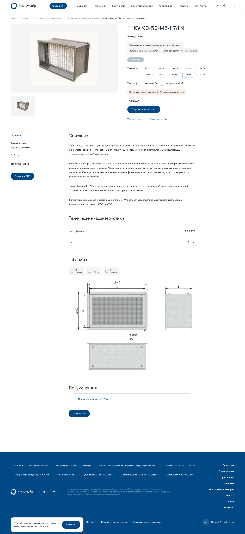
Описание (17, 135)
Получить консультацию (143, 109)
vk (53, 492)
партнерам (118, 6)
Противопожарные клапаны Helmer (179, 465)
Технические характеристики (20, 145)
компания (81, 6)
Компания (229, 483)
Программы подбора (159, 119)
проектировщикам (142, 6)
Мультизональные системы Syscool (99, 474)
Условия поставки (135, 119)
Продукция (228, 465)
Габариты (16, 155)
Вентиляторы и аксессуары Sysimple (31, 465)
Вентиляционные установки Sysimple (73, 465)
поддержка (165, 6)
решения (100, 6)
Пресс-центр (227, 477)
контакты (200, 6)
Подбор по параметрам (221, 489)
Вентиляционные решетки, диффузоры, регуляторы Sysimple (127, 465)
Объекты (229, 495)
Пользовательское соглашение (147, 522)
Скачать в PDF (22, 176)
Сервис (230, 501)
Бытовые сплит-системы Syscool (181, 474)
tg (43, 492)
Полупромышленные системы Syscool (140, 474)
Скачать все (79, 413)
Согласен (71, 524)
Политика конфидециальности (114, 522)
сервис (184, 6)
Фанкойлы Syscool (65, 474)
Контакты (229, 507)
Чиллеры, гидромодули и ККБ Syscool (31, 474)
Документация (20, 163)
